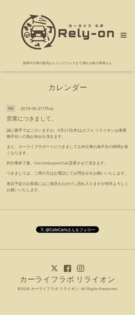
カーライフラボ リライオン (67, 280)
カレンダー (67, 88)
